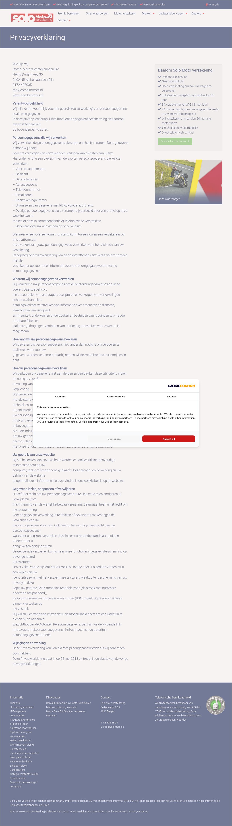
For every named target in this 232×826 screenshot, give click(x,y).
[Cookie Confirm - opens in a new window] (181, 386)
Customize (114, 438)
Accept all (169, 438)
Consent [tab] (60, 396)
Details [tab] (171, 396)
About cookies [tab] (116, 396)
